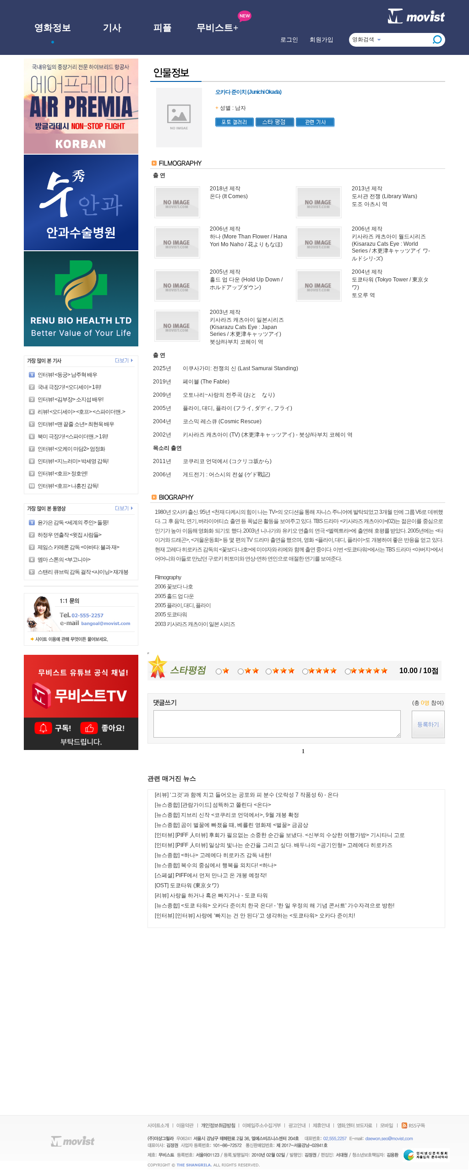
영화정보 (52, 27)
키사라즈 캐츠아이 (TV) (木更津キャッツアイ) (238, 435)
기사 (112, 27)
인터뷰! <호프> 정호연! (62, 473)
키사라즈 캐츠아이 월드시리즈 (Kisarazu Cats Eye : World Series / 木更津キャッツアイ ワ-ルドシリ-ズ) (391, 247)
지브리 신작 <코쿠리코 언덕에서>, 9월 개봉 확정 (240, 815)
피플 (162, 27)
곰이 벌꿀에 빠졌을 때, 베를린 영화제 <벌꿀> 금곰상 (244, 825)
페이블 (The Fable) (206, 381)
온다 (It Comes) (229, 196)
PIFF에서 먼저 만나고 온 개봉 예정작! (221, 875)
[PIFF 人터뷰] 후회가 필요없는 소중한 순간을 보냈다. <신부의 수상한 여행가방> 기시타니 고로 (290, 835)
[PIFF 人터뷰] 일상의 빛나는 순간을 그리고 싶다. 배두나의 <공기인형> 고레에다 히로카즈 (284, 845)
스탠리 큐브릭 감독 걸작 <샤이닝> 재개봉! (83, 572)
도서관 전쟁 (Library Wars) (384, 196)
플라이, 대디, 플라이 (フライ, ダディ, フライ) (237, 408)
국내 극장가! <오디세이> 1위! (69, 387)
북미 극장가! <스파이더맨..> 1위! (73, 436)
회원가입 (321, 39)
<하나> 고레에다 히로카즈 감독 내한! (226, 855)
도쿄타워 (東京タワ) (194, 885)
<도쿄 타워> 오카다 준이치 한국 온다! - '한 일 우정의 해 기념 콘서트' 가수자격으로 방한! (287, 905)
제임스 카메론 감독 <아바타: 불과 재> (78, 547)
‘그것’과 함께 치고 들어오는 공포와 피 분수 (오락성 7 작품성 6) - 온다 (254, 795)
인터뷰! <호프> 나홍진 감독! (68, 486)
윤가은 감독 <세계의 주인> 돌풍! (73, 522)
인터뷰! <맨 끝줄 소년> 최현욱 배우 (76, 424)
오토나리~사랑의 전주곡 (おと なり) (229, 395)
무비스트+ (217, 27)
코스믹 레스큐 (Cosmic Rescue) (222, 421)
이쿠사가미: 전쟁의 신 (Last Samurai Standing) (240, 368)
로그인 (289, 39)
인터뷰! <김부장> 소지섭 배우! (70, 399)
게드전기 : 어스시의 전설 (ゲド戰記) (226, 474)
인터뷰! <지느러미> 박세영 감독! (73, 461)
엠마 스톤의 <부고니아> (64, 559)
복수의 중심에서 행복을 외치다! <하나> (229, 865)
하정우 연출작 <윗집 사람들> (69, 535)
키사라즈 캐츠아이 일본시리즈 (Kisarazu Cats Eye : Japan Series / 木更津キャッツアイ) (247, 327)
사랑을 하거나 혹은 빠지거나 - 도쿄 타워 (219, 895)
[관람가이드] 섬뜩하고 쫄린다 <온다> (226, 805)
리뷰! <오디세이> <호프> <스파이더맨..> (81, 412)
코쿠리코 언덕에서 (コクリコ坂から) (227, 461)
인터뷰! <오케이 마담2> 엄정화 (71, 449)
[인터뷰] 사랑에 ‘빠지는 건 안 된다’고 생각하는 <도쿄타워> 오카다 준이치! (265, 915)
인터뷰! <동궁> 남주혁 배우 (67, 375)
